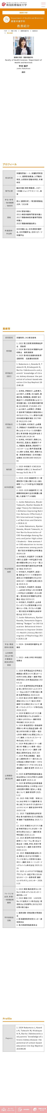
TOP (5, 31)
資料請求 (27, 1109)
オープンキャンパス (10, 1109)
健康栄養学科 (25, 31)
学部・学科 (14, 31)
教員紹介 (35, 31)
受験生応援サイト (42, 1109)
